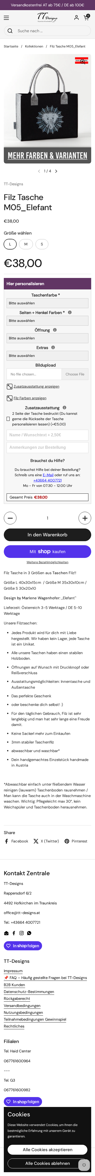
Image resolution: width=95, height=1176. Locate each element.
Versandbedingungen (22, 1005)
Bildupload (45, 365)
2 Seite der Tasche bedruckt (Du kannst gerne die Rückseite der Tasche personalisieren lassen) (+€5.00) (44, 418)
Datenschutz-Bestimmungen (29, 991)
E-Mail (48, 475)
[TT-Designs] (47, 18)
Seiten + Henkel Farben (47, 312)
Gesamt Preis (28, 497)
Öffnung (47, 330)
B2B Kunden (14, 984)
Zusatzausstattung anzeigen (36, 386)
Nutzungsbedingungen (23, 1012)
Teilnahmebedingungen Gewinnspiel (35, 1019)
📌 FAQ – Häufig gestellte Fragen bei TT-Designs (45, 977)
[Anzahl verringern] (10, 518)
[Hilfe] (70, 312)
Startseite (11, 46)
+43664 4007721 (47, 480)
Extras (46, 347)
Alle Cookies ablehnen (47, 1163)
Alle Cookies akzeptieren (47, 1149)
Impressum (13, 970)
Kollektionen (34, 46)
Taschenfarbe (45, 295)
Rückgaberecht (17, 998)
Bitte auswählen (22, 303)
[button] (86, 18)
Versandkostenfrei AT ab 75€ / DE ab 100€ (47, 5)
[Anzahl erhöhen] (85, 518)
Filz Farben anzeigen (30, 398)
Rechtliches (14, 1026)
